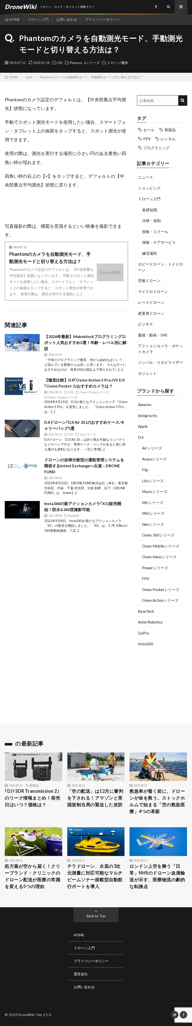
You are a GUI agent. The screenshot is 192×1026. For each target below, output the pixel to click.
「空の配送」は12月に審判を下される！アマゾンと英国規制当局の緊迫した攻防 (95, 797)
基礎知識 (149, 210)
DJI (60, 62)
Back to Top (96, 916)
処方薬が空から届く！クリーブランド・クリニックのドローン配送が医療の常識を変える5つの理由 (32, 876)
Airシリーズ (152, 448)
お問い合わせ (66, 19)
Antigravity (147, 415)
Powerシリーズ (155, 568)
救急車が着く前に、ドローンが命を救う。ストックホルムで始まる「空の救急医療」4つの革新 (157, 801)
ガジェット (147, 373)
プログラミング (156, 148)
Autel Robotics (150, 622)
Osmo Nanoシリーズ (159, 556)
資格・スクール (155, 231)
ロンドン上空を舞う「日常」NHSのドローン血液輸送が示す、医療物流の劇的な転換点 (157, 876)
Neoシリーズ (153, 524)
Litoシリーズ (153, 480)
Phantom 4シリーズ (85, 62)
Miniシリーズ (153, 513)
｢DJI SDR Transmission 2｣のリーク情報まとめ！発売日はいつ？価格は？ (32, 797)
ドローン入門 (38, 19)
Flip (145, 470)
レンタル (168, 138)
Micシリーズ (152, 502)
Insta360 (145, 644)
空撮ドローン (149, 280)
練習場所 (149, 253)
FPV (146, 138)
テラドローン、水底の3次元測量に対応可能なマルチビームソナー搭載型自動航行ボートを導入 (95, 876)
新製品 (170, 130)
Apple (143, 426)
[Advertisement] (162, 684)
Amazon (144, 404)
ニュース (145, 177)
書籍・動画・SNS (152, 335)
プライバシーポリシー (102, 19)
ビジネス (145, 324)
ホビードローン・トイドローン (160, 267)
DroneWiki (26, 1015)
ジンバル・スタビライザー (160, 362)
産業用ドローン (151, 313)
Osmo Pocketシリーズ (160, 589)
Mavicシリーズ (154, 491)
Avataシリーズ (154, 459)
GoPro (143, 633)
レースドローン (151, 302)
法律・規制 (151, 220)
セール (148, 130)
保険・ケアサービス (159, 242)
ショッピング (149, 188)
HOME (14, 19)
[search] (182, 101)
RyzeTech (146, 611)
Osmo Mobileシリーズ (160, 546)
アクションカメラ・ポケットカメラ (160, 349)
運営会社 (81, 974)
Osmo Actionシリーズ (160, 600)
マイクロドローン (153, 291)
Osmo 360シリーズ (158, 535)
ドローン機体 (117, 62)
